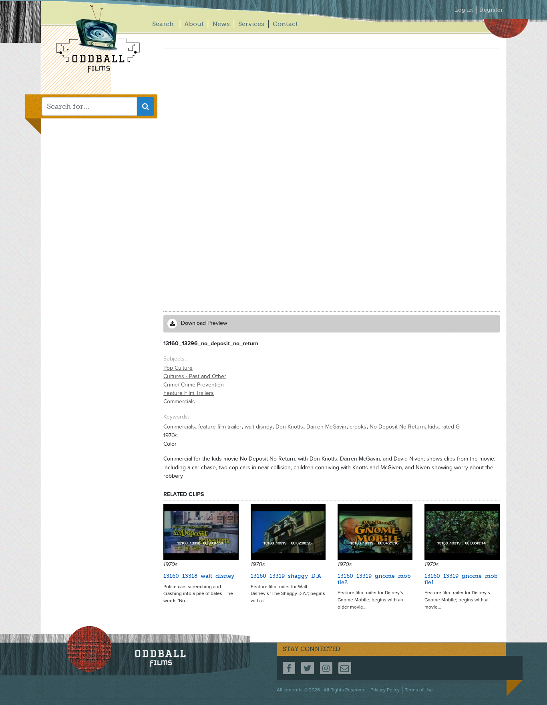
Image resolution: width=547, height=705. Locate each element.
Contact (285, 24)
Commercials (179, 401)
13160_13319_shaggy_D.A (286, 576)
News (221, 24)
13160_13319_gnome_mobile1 (461, 579)
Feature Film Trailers (188, 393)
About (194, 24)
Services (251, 24)
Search (163, 24)
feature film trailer (220, 426)
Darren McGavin (327, 426)
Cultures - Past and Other (194, 376)
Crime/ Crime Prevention (193, 384)
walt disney (259, 426)
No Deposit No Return (398, 426)
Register (491, 9)
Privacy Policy (385, 690)
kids (434, 426)
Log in (464, 9)
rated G (450, 426)
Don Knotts (290, 426)
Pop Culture (178, 368)
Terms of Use (419, 690)
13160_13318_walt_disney (198, 576)
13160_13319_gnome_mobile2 (374, 579)
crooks (359, 426)
